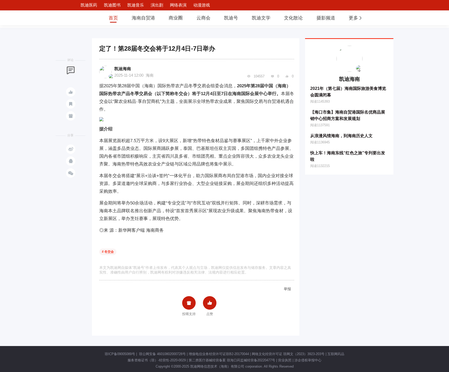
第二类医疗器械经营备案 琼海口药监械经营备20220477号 (232, 360)
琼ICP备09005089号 (120, 354)
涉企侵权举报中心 (307, 360)
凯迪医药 (89, 5)
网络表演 (178, 5)
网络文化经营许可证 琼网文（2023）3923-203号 (288, 354)
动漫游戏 (201, 5)
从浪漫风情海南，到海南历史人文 (341, 136)
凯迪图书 (112, 5)
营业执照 (285, 360)
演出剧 (157, 5)
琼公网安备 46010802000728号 (162, 354)
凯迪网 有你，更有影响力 (85, 18)
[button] (356, 18)
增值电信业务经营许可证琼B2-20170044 (219, 354)
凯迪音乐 (135, 5)
